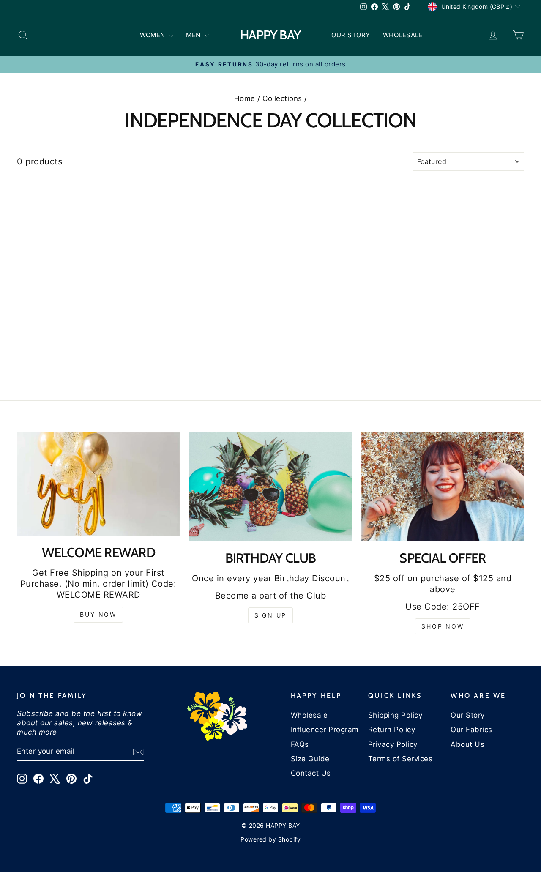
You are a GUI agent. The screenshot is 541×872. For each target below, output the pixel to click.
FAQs (300, 744)
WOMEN (153, 35)
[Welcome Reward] (98, 484)
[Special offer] (442, 486)
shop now (442, 626)
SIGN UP (270, 615)
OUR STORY (350, 35)
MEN (194, 35)
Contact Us (311, 773)
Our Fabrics (471, 729)
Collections (282, 98)
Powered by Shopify (270, 839)
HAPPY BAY (270, 35)
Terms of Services (400, 758)
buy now (98, 614)
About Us (467, 744)
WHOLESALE (403, 35)
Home (244, 98)
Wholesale (309, 715)
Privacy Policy (393, 744)
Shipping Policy (395, 715)
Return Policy (391, 729)
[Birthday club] (270, 486)
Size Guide (310, 758)
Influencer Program (325, 729)
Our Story (468, 715)
